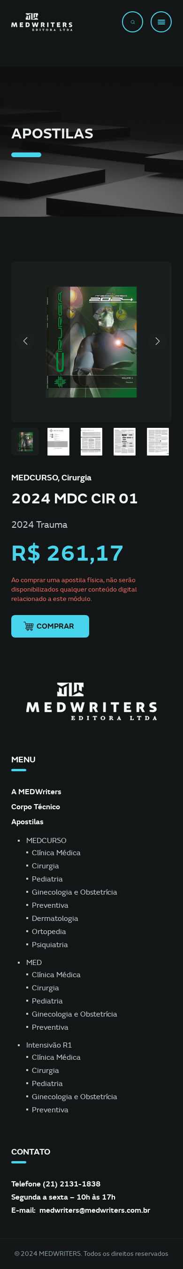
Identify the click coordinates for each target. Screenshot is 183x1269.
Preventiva (50, 905)
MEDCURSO (46, 840)
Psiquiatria (50, 945)
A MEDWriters (36, 792)
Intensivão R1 (49, 1045)
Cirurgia (45, 866)
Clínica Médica (56, 853)
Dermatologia (55, 918)
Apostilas (27, 822)
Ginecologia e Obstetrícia (74, 892)
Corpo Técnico (35, 807)
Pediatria (47, 879)
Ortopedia (49, 931)
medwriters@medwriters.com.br (94, 1210)
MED (34, 962)
